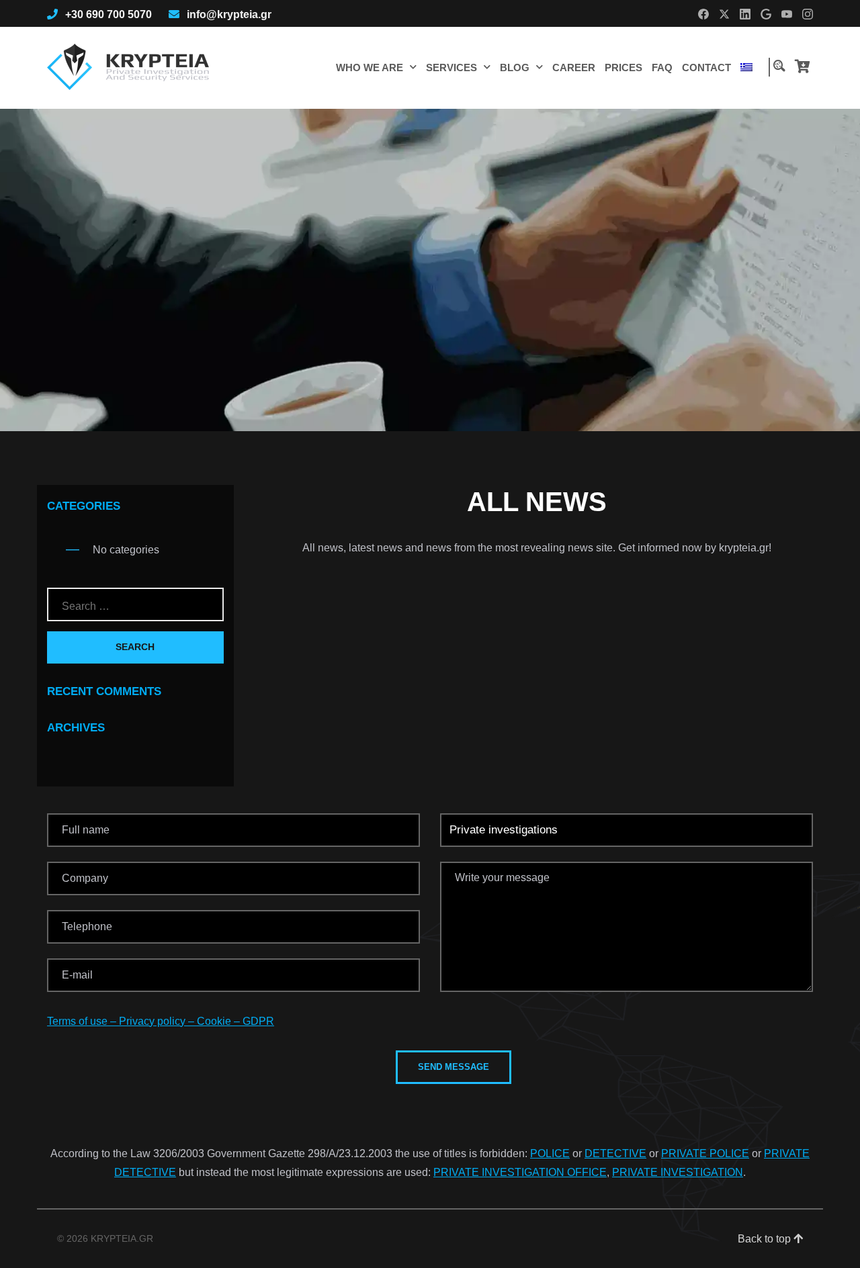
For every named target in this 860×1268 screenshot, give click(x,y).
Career (573, 67)
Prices (623, 67)
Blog (514, 67)
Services (451, 67)
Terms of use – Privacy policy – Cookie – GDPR (160, 1021)
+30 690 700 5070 (108, 14)
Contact (706, 67)
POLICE (550, 1153)
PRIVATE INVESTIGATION (677, 1172)
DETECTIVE (615, 1153)
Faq (662, 67)
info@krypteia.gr (229, 14)
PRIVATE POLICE (705, 1153)
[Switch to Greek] (746, 67)
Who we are (369, 67)
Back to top (765, 1238)
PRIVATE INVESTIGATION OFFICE (520, 1172)
